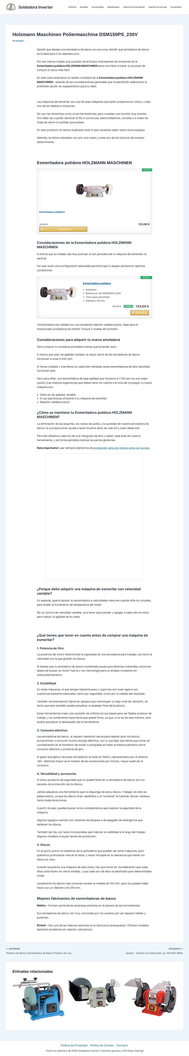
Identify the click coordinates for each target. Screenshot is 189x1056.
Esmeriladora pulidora (52, 211)
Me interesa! (65, 229)
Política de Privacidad (74, 1045)
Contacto (122, 1045)
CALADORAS (175, 7)
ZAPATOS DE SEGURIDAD (134, 7)
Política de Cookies (102, 1045)
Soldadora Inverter (35, 7)
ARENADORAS (113, 7)
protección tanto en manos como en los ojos (122, 447)
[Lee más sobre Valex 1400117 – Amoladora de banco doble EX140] (150, 996)
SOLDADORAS (98, 7)
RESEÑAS (84, 7)
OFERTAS (72, 7)
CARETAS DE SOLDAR (157, 7)
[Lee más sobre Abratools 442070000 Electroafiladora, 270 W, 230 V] (94, 992)
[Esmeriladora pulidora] (94, 190)
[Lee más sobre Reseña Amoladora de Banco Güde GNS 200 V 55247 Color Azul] (39, 998)
